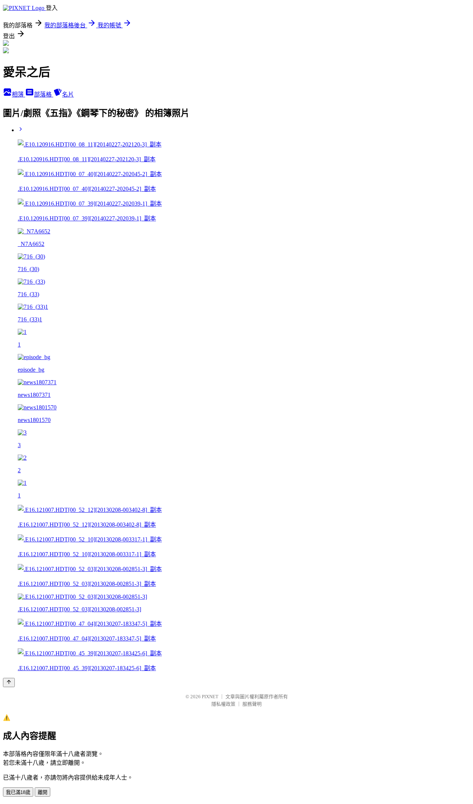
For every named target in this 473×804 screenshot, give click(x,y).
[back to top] (9, 682)
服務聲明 (252, 704)
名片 (68, 94)
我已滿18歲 (18, 792)
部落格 (43, 94)
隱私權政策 (223, 704)
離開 (42, 792)
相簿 (18, 94)
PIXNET (210, 696)
